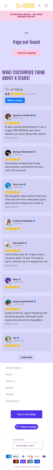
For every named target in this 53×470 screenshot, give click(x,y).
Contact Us (10, 381)
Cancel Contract (13, 401)
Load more (26, 357)
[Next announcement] (47, 15)
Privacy (9, 374)
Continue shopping (27, 53)
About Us (10, 388)
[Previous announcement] (5, 15)
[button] (6, 5)
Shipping (10, 394)
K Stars (22, 467)
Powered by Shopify (32, 467)
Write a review (15, 100)
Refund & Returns (13, 368)
